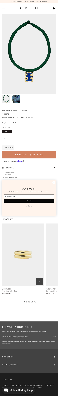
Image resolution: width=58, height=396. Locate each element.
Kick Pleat (9, 385)
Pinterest (49, 385)
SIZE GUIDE (8, 147)
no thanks (29, 206)
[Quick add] (39, 281)
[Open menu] (6, 8)
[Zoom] (7, 89)
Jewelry (15, 110)
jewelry (7, 219)
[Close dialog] (54, 182)
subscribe (29, 201)
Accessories (6, 110)
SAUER (6, 114)
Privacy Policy (41, 341)
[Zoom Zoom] (29, 54)
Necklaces (24, 110)
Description (8, 168)
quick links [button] (7, 357)
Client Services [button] (10, 365)
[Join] (53, 336)
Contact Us (26, 385)
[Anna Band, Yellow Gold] (23, 254)
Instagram (38, 385)
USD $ (7, 379)
